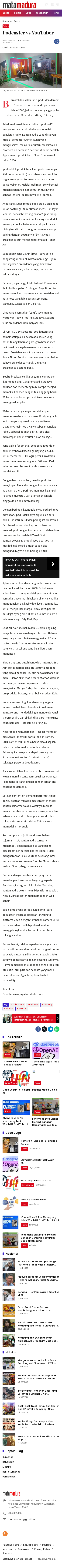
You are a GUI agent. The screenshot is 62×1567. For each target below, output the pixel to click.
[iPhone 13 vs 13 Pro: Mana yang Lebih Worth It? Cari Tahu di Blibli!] (16, 1106)
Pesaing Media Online (44, 1089)
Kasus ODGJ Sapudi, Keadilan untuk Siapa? (38, 1438)
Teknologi (47, 1004)
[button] (47, 5)
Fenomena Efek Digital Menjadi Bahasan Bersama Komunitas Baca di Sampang (45, 1122)
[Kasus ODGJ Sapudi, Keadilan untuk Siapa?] (9, 1439)
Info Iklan (8, 1549)
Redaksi (46, 1545)
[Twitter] (44, 1029)
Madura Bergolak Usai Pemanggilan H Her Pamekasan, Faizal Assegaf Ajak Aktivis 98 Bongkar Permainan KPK (38, 1278)
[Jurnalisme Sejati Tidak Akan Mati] (45, 1049)
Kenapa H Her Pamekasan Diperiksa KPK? (38, 1294)
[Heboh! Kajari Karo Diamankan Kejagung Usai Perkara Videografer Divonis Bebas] (9, 1325)
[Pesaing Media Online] (45, 1078)
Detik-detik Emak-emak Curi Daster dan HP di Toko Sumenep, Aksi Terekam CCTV (38, 1408)
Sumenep (8, 1457)
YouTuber (22, 1008)
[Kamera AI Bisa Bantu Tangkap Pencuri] (16, 1049)
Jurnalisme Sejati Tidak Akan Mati (45, 1063)
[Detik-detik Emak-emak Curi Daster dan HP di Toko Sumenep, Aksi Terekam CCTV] (9, 1409)
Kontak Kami (30, 1545)
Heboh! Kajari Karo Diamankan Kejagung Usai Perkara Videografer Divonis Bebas (38, 1324)
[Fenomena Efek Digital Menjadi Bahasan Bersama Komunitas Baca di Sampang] (45, 1107)
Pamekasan (9, 1476)
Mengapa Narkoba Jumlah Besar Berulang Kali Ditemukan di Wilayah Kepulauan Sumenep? (38, 1362)
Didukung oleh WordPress (17, 1558)
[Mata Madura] (20, 4)
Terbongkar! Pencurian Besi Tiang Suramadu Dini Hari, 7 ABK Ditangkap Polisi (37, 1392)
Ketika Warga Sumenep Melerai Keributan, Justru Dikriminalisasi (36, 1423)
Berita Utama (11, 1083)
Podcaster (33, 1004)
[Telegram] (50, 1029)
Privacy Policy (42, 1549)
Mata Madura (9, 40)
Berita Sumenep (11, 1471)
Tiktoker (9, 1008)
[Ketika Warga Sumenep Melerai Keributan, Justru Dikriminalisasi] (9, 1424)
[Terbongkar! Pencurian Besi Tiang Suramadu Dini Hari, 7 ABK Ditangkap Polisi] (9, 1393)
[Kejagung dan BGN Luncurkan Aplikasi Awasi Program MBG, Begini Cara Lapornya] (9, 1340)
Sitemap (7, 1553)
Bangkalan (8, 1461)
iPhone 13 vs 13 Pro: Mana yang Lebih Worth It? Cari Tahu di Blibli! (15, 1121)
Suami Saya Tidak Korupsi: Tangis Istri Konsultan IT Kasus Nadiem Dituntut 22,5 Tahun (37, 1263)
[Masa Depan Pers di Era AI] (16, 1078)
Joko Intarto (18, 1004)
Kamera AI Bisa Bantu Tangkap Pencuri (15, 1063)
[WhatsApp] (56, 1029)
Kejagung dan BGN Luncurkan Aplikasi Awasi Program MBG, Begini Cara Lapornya (38, 1339)
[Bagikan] (56, 41)
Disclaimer (24, 1549)
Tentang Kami (11, 1545)
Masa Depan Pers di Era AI (16, 1091)
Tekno (6, 26)
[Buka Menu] (52, 5)
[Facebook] (38, 1029)
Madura (7, 1466)
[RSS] (5, 1533)
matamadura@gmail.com (22, 1519)
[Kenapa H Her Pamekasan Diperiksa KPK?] (9, 1295)
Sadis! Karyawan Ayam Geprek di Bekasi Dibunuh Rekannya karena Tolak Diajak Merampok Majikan (37, 1377)
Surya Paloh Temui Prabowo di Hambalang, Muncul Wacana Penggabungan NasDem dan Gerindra (35, 1309)
